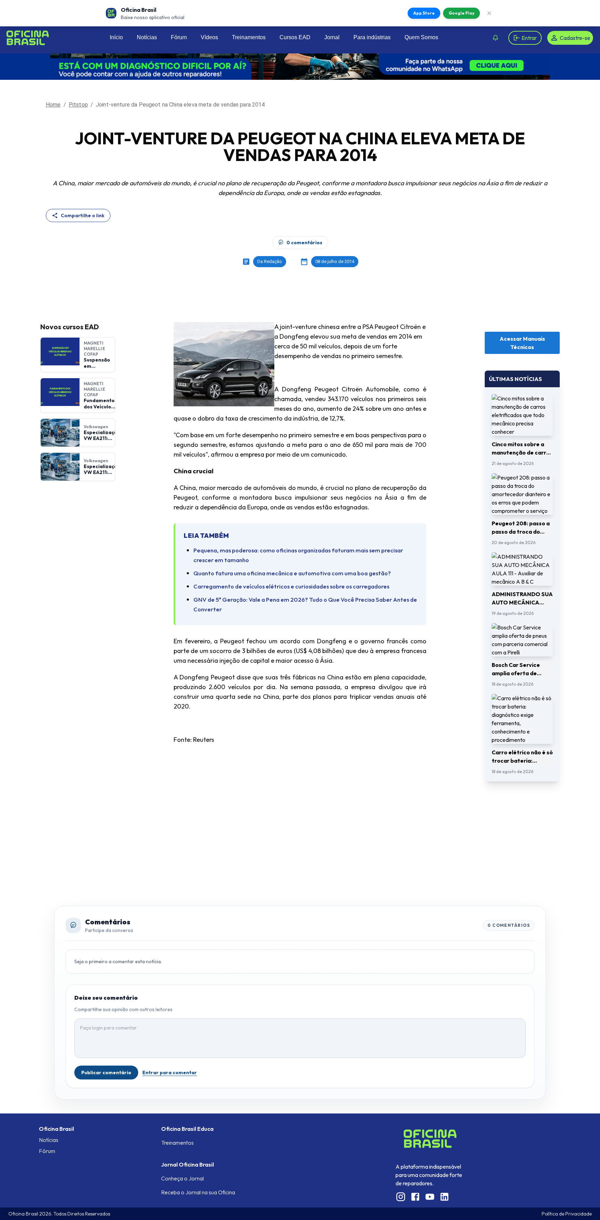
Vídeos (209, 37)
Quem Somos (421, 37)
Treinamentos (249, 37)
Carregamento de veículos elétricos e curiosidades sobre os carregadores (291, 586)
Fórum (179, 37)
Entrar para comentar (169, 1072)
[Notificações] (495, 38)
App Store (424, 13)
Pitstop (78, 104)
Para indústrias (372, 37)
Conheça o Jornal (182, 1178)
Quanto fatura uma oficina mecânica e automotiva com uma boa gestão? (292, 573)
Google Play (461, 13)
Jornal (332, 37)
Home (53, 104)
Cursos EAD (295, 37)
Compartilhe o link (83, 215)
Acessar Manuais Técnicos (522, 342)
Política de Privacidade (567, 1214)
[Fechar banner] (489, 13)
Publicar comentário (106, 1072)
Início (116, 37)
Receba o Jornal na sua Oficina (198, 1192)
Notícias (147, 37)
